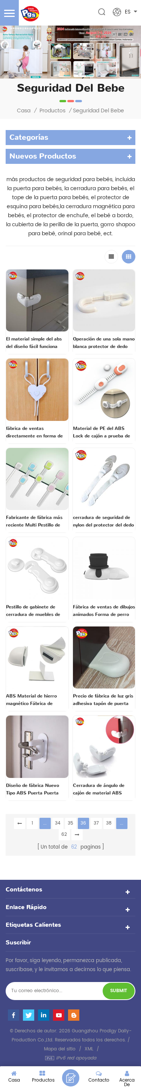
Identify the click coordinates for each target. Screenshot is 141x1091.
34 (58, 823)
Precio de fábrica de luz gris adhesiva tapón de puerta (103, 700)
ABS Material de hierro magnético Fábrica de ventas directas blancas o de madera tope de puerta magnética (37, 700)
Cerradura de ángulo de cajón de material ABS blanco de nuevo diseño (98, 789)
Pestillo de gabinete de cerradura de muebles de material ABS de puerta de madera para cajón (35, 611)
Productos (52, 111)
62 (64, 834)
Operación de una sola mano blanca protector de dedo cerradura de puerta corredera (104, 343)
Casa (23, 111)
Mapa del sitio (60, 1049)
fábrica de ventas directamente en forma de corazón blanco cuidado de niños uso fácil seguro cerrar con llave (36, 432)
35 (70, 823)
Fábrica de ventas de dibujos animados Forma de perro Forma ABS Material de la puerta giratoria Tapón (104, 611)
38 (109, 823)
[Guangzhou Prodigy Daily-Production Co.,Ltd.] (30, 13)
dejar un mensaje (70, 1077)
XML (89, 1049)
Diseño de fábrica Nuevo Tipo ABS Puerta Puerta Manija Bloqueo (32, 789)
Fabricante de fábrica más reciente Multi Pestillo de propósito (34, 521)
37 (96, 823)
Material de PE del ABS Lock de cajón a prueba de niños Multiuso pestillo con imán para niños (101, 432)
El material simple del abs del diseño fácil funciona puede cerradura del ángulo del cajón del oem (35, 343)
